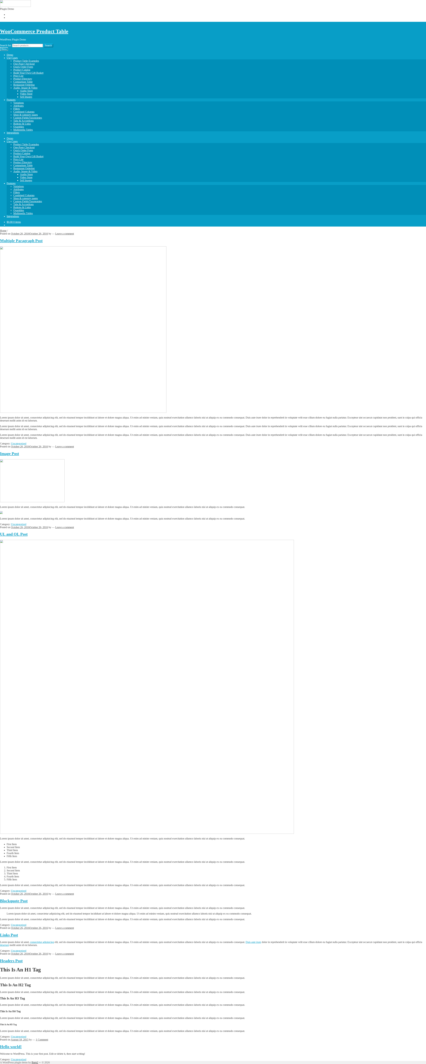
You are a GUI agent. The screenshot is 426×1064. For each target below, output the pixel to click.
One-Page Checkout (24, 63)
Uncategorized (18, 443)
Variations (18, 102)
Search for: (5, 45)
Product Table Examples (26, 60)
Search (48, 45)
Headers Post (11, 961)
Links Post (9, 935)
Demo (10, 54)
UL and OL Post (14, 534)
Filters (16, 108)
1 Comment (42, 1039)
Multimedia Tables (23, 129)
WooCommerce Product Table (34, 31)
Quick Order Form (23, 66)
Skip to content (28, 23)
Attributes (18, 105)
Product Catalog (21, 69)
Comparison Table (23, 81)
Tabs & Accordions (23, 120)
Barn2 (35, 1062)
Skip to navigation (9, 23)
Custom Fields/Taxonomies (27, 117)
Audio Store (26, 90)
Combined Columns (23, 111)
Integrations (13, 132)
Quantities (18, 126)
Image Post (9, 453)
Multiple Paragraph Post (21, 241)
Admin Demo (14, 14)
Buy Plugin (13, 17)
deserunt (4, 945)
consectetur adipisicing (42, 942)
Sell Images (26, 96)
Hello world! (11, 1047)
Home (3, 230)
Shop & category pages (25, 114)
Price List (18, 75)
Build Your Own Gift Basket (28, 72)
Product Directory (22, 78)
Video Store (26, 93)
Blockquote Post (14, 901)
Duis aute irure (253, 942)
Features (11, 99)
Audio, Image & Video (25, 87)
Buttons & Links (22, 123)
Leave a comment (64, 233)
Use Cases (12, 57)
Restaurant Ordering (24, 84)
